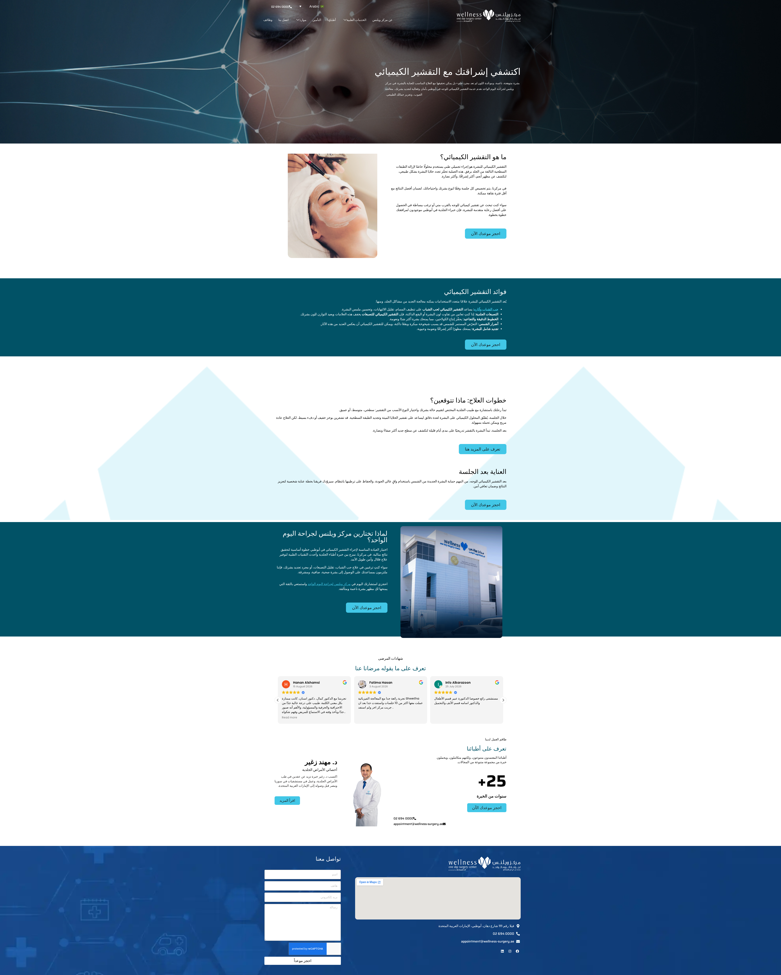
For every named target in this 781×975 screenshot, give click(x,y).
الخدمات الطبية (356, 19)
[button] (310, 6)
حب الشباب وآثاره (486, 309)
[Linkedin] (502, 951)
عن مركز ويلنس (382, 19)
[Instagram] (510, 951)
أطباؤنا (331, 19)
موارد (302, 19)
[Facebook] (517, 951)
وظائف (267, 19)
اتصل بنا (283, 19)
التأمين (316, 19)
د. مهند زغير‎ (321, 762)
